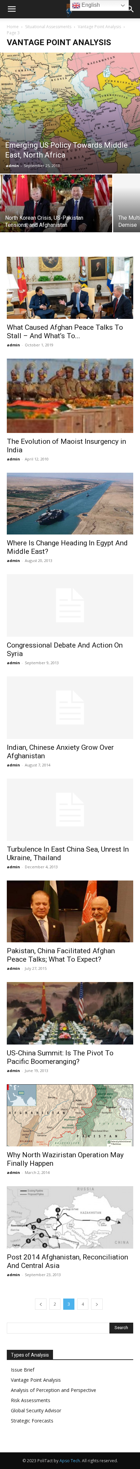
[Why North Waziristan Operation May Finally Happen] (70, 1115)
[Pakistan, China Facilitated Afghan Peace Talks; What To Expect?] (70, 911)
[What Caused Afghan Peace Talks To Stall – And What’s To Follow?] (70, 288)
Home (13, 27)
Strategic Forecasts (32, 1420)
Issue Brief (22, 1369)
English (90, 5)
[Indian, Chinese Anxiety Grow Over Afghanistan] (70, 707)
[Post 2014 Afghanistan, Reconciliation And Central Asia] (70, 1217)
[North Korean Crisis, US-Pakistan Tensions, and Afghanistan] (56, 206)
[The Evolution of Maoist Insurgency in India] (70, 396)
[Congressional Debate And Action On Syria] (70, 605)
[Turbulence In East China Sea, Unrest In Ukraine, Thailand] (70, 810)
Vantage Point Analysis (99, 27)
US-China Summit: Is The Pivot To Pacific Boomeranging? (60, 1057)
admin (12, 165)
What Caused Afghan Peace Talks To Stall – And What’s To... (65, 331)
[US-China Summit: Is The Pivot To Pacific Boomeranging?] (70, 1013)
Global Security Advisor (36, 1410)
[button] (11, 9)
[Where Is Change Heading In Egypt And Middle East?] (70, 503)
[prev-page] (41, 1304)
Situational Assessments (48, 27)
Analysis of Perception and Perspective (53, 1390)
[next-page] (97, 1304)
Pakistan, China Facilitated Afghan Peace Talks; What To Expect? (61, 955)
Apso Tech (69, 1461)
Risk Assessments (30, 1400)
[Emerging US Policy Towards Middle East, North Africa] (70, 113)
